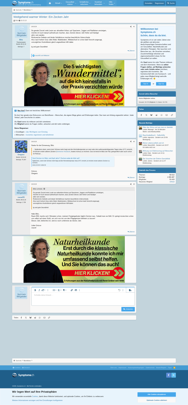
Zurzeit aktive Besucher (148, 94)
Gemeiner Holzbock (63, 151)
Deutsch (27, 368)
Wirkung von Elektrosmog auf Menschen (158, 151)
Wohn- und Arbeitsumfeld (151, 132)
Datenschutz (150, 368)
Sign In (145, 84)
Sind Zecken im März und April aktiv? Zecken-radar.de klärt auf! (56, 158)
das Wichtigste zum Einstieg (36, 132)
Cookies (17, 368)
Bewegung (146, 139)
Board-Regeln (161, 368)
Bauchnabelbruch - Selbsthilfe (154, 135)
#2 (134, 141)
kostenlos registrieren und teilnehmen (40, 135)
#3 (134, 184)
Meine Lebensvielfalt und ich (153, 143)
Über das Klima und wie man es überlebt (158, 127)
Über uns (113, 368)
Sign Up (161, 84)
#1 (134, 26)
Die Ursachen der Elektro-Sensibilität (156, 159)
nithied (172, 182)
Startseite (50, 3)
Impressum (122, 368)
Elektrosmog (147, 155)
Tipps (170, 368)
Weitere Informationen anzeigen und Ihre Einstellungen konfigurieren (37, 400)
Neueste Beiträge (145, 123)
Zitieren (132, 51)
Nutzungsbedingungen (136, 368)
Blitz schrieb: (38, 189)
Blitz (16, 20)
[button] (58, 3)
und (42, 55)
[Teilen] (130, 26)
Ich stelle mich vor (149, 147)
